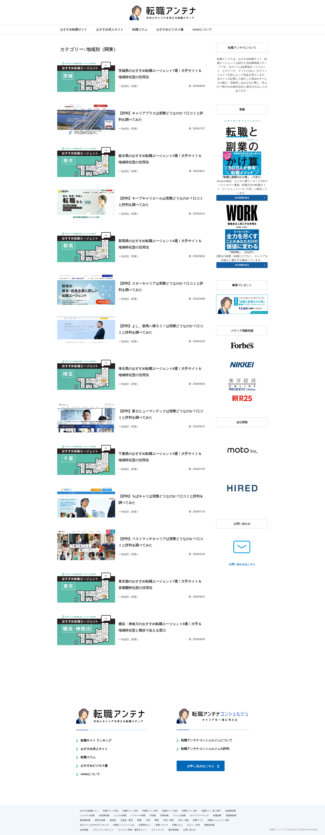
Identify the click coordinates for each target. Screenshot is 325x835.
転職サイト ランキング (96, 740)
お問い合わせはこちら (242, 564)
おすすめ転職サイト (73, 29)
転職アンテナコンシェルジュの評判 (205, 748)
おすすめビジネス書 (170, 29)
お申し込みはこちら (200, 766)
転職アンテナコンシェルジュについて (206, 740)
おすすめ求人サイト (109, 29)
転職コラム (139, 29)
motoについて (202, 29)
